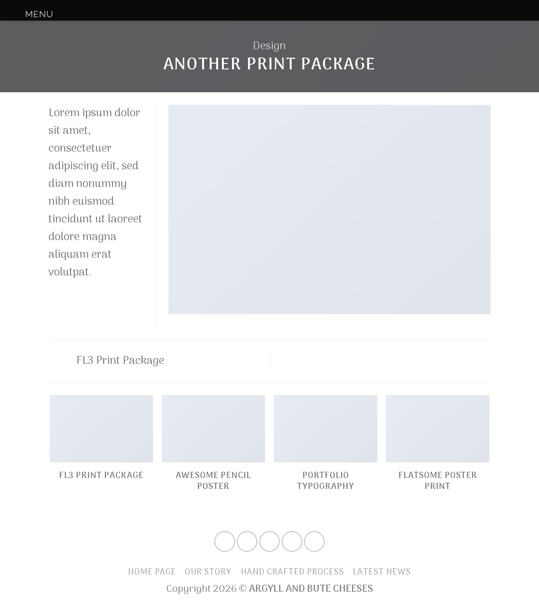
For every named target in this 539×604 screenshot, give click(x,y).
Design (269, 46)
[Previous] (50, 459)
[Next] (489, 459)
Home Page (152, 572)
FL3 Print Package (119, 361)
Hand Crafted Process (292, 572)
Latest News (382, 572)
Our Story (208, 572)
